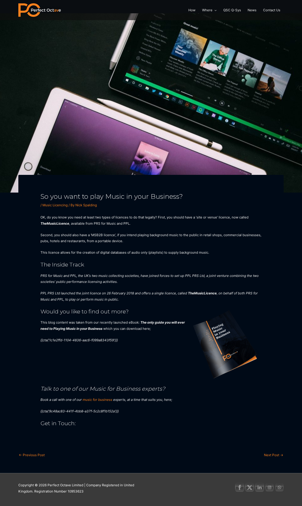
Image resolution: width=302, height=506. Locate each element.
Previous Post (32, 455)
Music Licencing (55, 205)
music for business (97, 400)
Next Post (273, 455)
